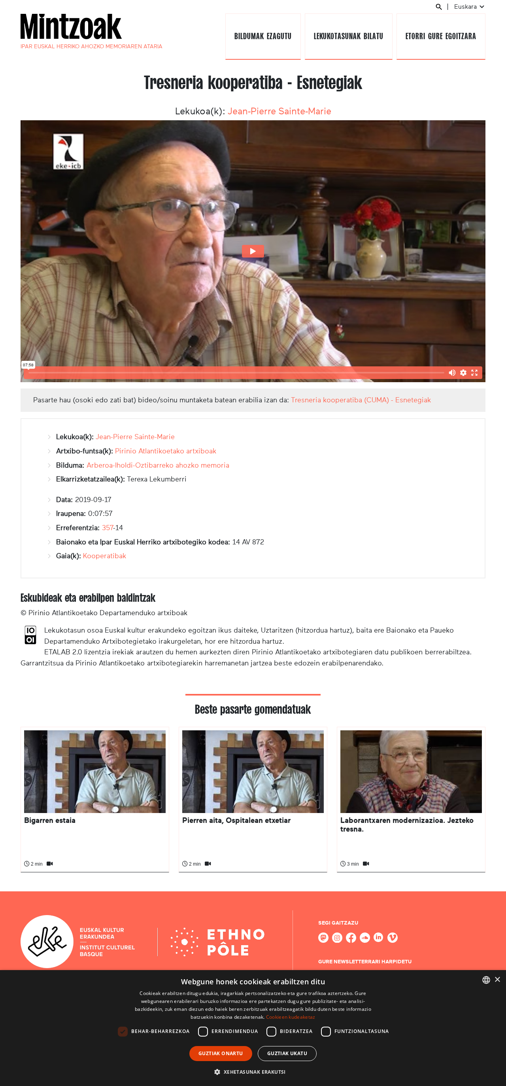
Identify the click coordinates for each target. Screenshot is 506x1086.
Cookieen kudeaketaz (290, 1017)
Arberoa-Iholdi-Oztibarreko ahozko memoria (158, 465)
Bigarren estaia (50, 820)
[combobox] (486, 980)
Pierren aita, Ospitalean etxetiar (236, 820)
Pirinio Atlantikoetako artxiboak (166, 451)
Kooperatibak (104, 556)
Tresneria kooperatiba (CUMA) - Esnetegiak (361, 400)
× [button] (497, 980)
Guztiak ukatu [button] (287, 1053)
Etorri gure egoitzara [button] (441, 36)
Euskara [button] (466, 6)
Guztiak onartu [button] (220, 1053)
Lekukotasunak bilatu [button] (348, 36)
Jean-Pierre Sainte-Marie (279, 111)
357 (107, 528)
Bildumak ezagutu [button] (262, 36)
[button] (252, 1072)
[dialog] (253, 1028)
